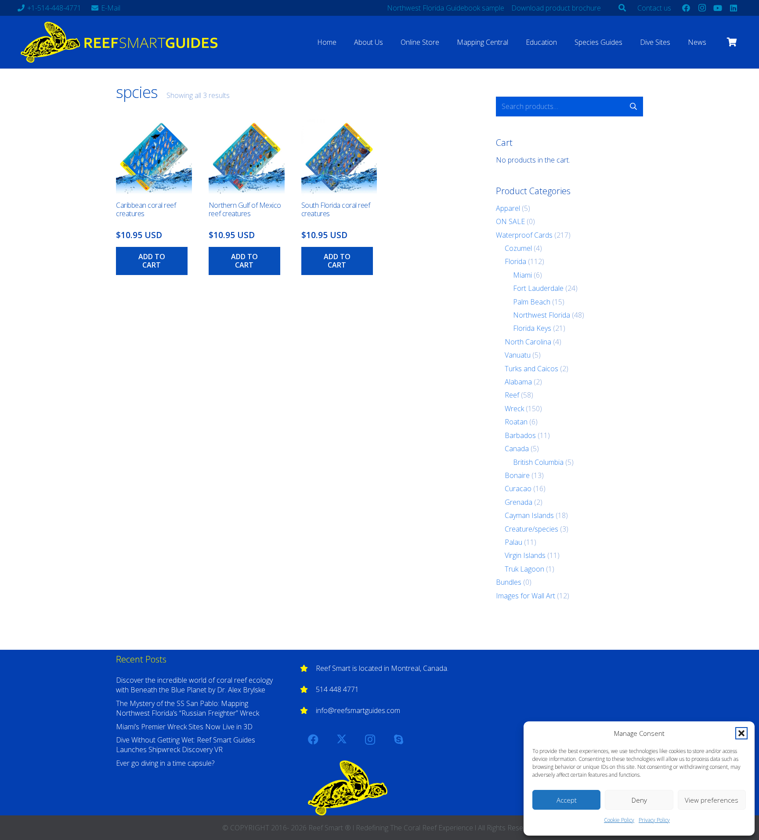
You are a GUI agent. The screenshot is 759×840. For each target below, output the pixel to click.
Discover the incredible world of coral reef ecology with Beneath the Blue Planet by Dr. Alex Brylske (194, 685)
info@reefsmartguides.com (358, 710)
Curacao (518, 488)
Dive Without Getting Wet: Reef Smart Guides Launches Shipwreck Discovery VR (185, 744)
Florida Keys (532, 328)
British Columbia (538, 462)
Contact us (654, 8)
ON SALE (510, 221)
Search (633, 106)
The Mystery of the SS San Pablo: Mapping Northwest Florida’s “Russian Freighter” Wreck (187, 708)
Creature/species (531, 529)
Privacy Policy (654, 820)
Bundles (508, 582)
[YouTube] (718, 8)
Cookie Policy (619, 820)
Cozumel (518, 248)
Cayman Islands (529, 515)
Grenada (518, 502)
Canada (517, 448)
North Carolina (528, 342)
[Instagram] (702, 8)
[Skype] (399, 739)
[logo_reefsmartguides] (121, 42)
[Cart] (731, 42)
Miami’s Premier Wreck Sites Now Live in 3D (184, 726)
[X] (342, 739)
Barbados (520, 435)
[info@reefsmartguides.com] (308, 710)
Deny (639, 800)
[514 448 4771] (308, 689)
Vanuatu (518, 355)
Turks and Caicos (531, 368)
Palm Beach (531, 302)
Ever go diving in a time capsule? (165, 763)
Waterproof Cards (524, 235)
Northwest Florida (541, 315)
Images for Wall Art (525, 596)
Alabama (518, 382)
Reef (512, 395)
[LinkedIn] (733, 8)
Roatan (516, 422)
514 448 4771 (337, 689)
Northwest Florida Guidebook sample (445, 8)
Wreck (514, 408)
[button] (741, 733)
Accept (567, 800)
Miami (522, 275)
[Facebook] (686, 8)
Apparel (508, 208)
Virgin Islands (525, 555)
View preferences (711, 800)
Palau (513, 542)
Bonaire (517, 475)
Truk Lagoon (524, 569)
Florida (515, 261)
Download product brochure (556, 8)
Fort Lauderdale (538, 288)
